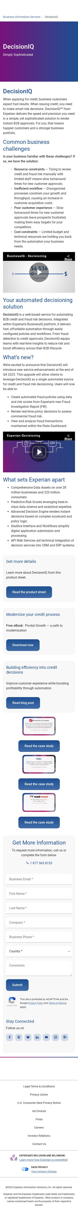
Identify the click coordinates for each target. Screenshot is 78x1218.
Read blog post (23, 703)
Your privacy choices (44, 1171)
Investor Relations (39, 1135)
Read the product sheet (29, 592)
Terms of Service (57, 1003)
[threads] (18, 1037)
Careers (39, 1127)
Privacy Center (39, 1094)
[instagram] (55, 1037)
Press (39, 1119)
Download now (22, 645)
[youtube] (46, 1037)
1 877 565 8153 (40, 863)
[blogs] (64, 1037)
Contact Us (39, 1144)
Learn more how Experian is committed (43, 1159)
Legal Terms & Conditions (39, 1086)
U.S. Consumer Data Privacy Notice (39, 1102)
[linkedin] (37, 1037)
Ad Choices (39, 1111)
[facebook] (9, 1037)
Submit (17, 985)
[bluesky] (28, 1037)
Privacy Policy (35, 1003)
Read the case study (39, 746)
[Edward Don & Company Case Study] (39, 726)
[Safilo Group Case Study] (39, 765)
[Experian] (19, 6)
